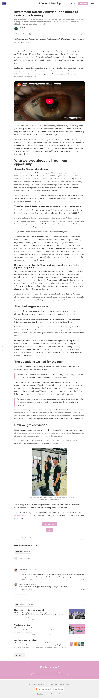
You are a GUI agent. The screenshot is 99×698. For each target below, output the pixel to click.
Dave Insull (25, 647)
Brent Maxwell (23, 570)
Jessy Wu (25, 617)
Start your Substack (44, 689)
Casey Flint (32, 617)
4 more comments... (20, 595)
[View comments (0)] (33, 619)
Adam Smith (54, 647)
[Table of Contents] (2, 349)
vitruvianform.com (21, 515)
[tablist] (22, 552)
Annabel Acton (27, 632)
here (27, 42)
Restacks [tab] (27, 551)
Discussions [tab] (29, 604)
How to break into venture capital (29, 610)
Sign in (93, 3)
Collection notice (64, 684)
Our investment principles (25, 640)
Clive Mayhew (23, 584)
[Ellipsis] (83, 569)
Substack (40, 694)
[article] (49, 615)
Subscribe (83, 3)
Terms (56, 684)
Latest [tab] (22, 604)
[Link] (11, 162)
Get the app (59, 689)
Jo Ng (51, 617)
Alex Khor (22, 27)
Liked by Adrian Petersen (27, 572)
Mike (48, 647)
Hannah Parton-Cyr (43, 617)
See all (18, 655)
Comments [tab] (18, 551)
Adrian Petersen (35, 647)
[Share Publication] (75, 3)
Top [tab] (16, 604)
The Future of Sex (22, 625)
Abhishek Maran (61, 617)
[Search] (71, 3)
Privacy (50, 684)
